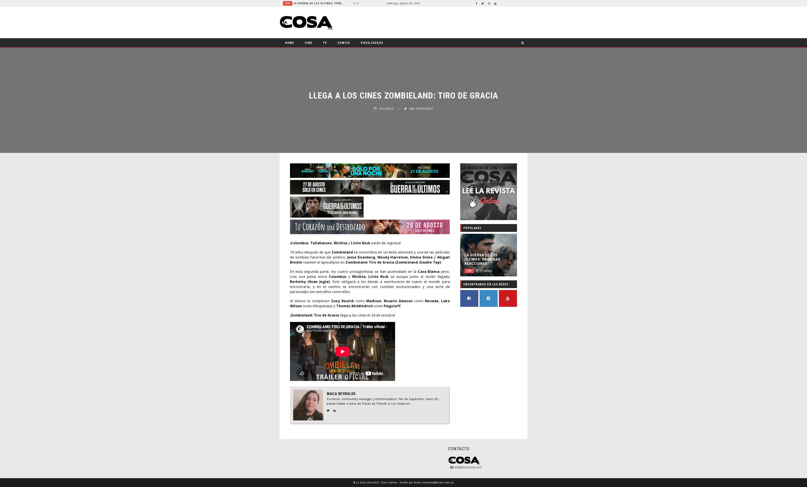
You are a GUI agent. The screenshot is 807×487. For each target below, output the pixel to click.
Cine (308, 43)
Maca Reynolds (341, 394)
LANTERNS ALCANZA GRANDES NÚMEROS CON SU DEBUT (342, 3)
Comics (309, 3)
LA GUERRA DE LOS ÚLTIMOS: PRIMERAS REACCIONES (482, 259)
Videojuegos (372, 43)
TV (325, 43)
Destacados (424, 108)
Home (289, 43)
